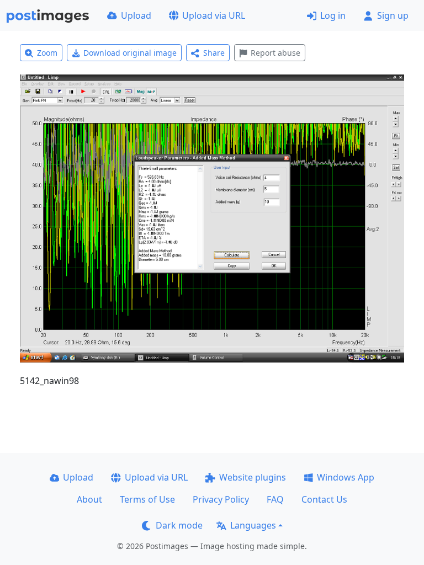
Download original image (130, 52)
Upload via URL (213, 15)
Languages (253, 525)
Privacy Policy (221, 499)
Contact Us (324, 499)
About (89, 499)
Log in (333, 15)
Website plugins (252, 477)
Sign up (393, 15)
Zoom (47, 52)
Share (214, 52)
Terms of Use (147, 499)
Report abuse (275, 52)
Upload (136, 15)
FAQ (275, 499)
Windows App (345, 477)
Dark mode (179, 525)
